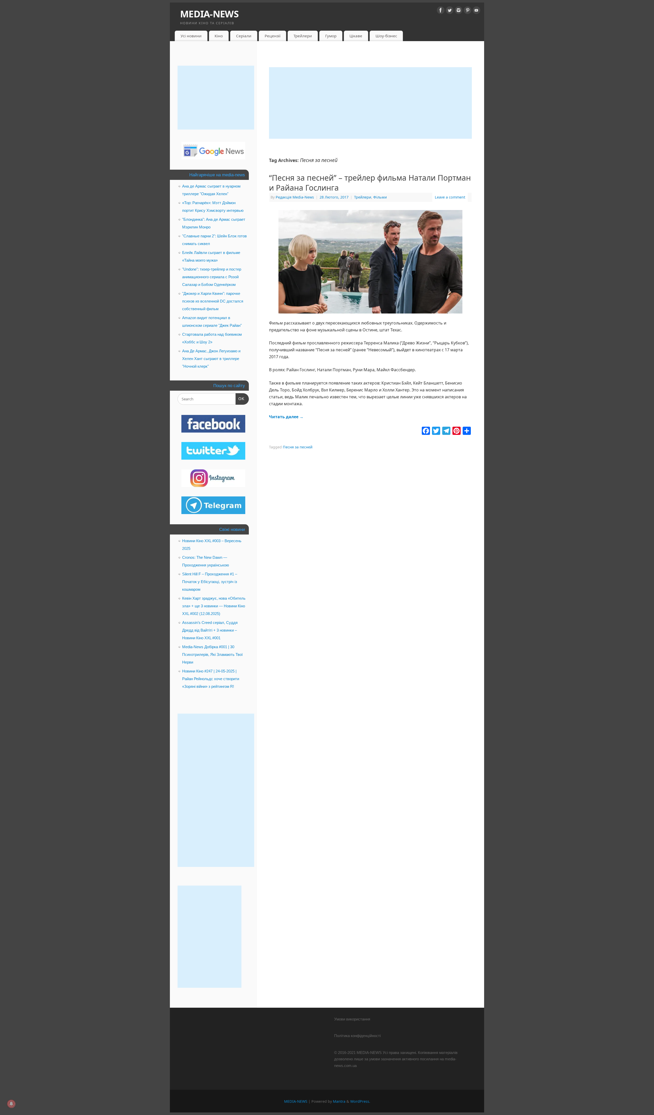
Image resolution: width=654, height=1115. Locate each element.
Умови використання (352, 1019)
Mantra (339, 1101)
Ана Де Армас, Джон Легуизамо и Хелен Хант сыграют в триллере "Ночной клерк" (211, 358)
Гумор (330, 35)
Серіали (243, 35)
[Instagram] (458, 11)
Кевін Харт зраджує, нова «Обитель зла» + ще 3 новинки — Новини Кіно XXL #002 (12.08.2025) (214, 606)
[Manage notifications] (11, 1104)
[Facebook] (441, 11)
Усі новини (191, 35)
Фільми (380, 197)
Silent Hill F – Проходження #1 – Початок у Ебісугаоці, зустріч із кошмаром (209, 581)
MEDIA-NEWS (209, 14)
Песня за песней (297, 447)
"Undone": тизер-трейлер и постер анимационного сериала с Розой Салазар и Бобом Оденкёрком (211, 277)
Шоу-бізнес (386, 35)
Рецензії (273, 35)
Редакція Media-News (295, 197)
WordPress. (360, 1101)
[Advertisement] (370, 103)
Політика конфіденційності (357, 1035)
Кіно (219, 35)
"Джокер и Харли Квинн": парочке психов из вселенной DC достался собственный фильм (212, 301)
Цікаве (355, 35)
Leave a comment (450, 197)
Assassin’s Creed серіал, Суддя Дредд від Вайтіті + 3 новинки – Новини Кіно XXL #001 (210, 630)
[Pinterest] (467, 11)
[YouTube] (476, 11)
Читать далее (286, 417)
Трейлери (303, 35)
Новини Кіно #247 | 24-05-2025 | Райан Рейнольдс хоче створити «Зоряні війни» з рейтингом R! (210, 679)
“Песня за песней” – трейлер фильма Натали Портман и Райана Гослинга (370, 182)
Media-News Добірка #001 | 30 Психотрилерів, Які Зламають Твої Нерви (212, 654)
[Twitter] (449, 11)
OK (240, 398)
